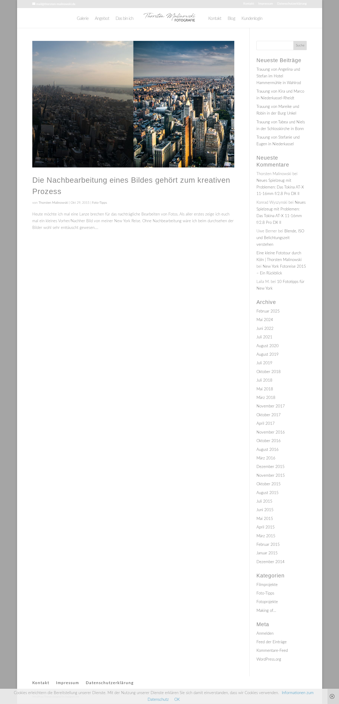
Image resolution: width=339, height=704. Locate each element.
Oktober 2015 (268, 484)
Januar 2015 (267, 553)
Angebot (102, 19)
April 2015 (265, 527)
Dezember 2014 (270, 562)
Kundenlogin (251, 19)
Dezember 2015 (270, 467)
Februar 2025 (268, 311)
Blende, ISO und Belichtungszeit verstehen (280, 237)
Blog (231, 19)
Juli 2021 (264, 337)
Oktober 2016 (268, 441)
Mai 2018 (264, 389)
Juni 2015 (265, 510)
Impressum (265, 3)
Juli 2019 (264, 363)
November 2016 (270, 432)
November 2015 (270, 475)
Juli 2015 (264, 501)
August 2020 (267, 346)
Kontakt (248, 3)
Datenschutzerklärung (292, 3)
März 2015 (265, 536)
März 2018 (265, 398)
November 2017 (270, 406)
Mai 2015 (264, 519)
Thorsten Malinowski (53, 202)
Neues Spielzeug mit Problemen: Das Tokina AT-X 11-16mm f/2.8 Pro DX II (280, 187)
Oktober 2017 (268, 415)
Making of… (266, 611)
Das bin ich (124, 19)
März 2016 (265, 458)
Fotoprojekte (267, 602)
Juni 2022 (265, 329)
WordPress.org (268, 659)
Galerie (83, 19)
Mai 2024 (264, 320)
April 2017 (265, 423)
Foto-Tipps (99, 202)
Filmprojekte (267, 585)
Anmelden (265, 633)
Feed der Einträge (271, 642)
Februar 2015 (268, 544)
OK (177, 699)
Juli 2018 (264, 380)
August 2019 (267, 354)
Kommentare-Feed (272, 650)
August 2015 (267, 493)
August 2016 (267, 450)
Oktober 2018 (268, 372)
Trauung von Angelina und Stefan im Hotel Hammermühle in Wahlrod (278, 76)
